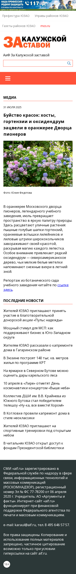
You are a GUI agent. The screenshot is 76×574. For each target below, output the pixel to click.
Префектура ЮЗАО (16, 16)
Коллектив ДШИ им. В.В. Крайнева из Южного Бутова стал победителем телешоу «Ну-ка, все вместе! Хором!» (34, 401)
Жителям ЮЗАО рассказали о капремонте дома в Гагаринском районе (38, 347)
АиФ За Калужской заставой (26, 55)
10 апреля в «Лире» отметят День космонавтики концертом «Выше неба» (36, 385)
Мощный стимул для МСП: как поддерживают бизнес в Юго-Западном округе (36, 333)
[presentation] (10, 155)
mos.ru (45, 26)
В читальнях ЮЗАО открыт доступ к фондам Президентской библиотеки (33, 445)
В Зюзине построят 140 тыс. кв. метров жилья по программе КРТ (35, 360)
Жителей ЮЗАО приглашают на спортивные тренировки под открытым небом (37, 431)
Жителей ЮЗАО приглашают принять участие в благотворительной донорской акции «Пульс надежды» (34, 315)
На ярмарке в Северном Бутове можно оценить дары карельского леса (35, 373)
